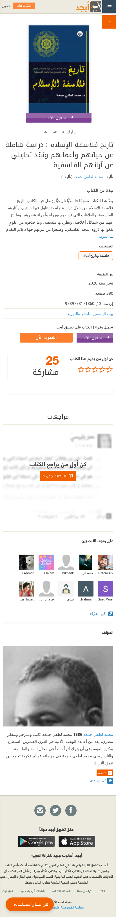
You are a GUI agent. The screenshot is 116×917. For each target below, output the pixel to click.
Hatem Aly (105, 573)
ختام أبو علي (46, 599)
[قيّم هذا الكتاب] (87, 369)
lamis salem (46, 573)
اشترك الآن (46, 337)
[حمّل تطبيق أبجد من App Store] (76, 841)
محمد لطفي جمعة (87, 176)
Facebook (62, 131)
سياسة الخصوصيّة (72, 907)
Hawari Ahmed (26, 573)
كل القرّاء (98, 613)
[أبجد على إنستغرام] (40, 811)
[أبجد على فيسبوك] (71, 811)
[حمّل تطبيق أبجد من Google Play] (36, 841)
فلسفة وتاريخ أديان (96, 255)
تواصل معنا (84, 891)
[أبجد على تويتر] (55, 811)
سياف (70, 599)
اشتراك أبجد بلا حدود (32, 891)
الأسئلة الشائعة (61, 891)
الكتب (101, 891)
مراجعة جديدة (54, 476)
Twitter (54, 131)
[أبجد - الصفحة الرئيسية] (81, 6)
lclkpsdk (68, 573)
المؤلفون (8, 891)
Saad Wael (105, 599)
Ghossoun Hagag (26, 599)
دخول (6, 5)
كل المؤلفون (98, 780)
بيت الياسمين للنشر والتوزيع (90, 313)
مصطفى (87, 573)
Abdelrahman (85, 599)
